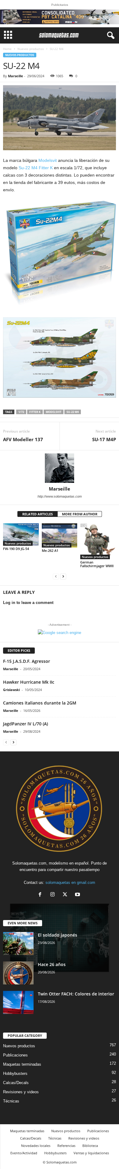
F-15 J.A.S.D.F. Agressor (26, 661)
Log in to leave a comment (28, 602)
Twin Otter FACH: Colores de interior (76, 994)
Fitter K (35, 412)
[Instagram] (54, 895)
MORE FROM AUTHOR (79, 514)
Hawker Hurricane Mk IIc (28, 682)
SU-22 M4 (73, 412)
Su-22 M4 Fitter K (36, 167)
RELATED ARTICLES (37, 514)
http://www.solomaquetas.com (60, 496)
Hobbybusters (15, 1073)
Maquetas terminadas (22, 1064)
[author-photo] (59, 468)
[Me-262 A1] (60, 535)
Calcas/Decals (16, 1082)
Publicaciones (15, 1055)
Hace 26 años (52, 964)
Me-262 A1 (50, 550)
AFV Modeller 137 (23, 439)
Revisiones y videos (21, 1092)
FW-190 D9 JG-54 (16, 548)
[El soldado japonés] (18, 943)
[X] (66, 895)
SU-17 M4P (104, 439)
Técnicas (11, 1101)
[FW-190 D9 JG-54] (21, 534)
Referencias (66, 1145)
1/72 (21, 412)
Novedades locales (35, 1145)
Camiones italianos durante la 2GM (39, 703)
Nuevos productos (30, 49)
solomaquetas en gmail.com (70, 882)
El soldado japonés (57, 935)
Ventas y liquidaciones (91, 1153)
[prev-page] (56, 576)
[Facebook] (41, 895)
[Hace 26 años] (18, 972)
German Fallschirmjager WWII (97, 564)
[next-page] (63, 576)
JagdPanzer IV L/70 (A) (25, 724)
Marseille (15, 76)
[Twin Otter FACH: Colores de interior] (18, 1002)
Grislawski (11, 689)
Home (7, 49)
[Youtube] (78, 895)
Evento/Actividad (23, 1153)
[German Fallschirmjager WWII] (98, 541)
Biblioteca (90, 1145)
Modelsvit (47, 160)
